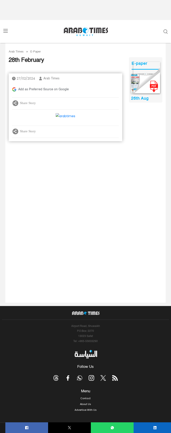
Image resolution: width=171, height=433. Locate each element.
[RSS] (115, 378)
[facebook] (26, 427)
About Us (85, 404)
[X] (69, 427)
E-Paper (35, 51)
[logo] (85, 31)
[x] (103, 378)
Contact (85, 398)
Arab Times (16, 51)
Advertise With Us (86, 410)
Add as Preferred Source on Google (43, 89)
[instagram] (91, 378)
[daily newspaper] (145, 83)
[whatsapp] (112, 427)
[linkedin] (155, 427)
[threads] (56, 378)
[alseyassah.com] (86, 354)
